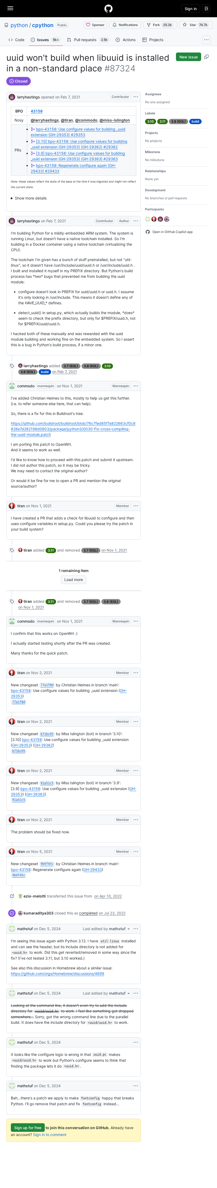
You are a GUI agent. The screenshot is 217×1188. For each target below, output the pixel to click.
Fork (162, 25)
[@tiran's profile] (12, 506)
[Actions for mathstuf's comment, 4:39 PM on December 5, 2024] (135, 1042)
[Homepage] (108, 8)
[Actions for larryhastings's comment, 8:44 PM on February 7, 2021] (135, 221)
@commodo (86, 120)
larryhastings (28, 97)
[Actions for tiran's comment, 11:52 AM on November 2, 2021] (135, 770)
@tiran (67, 120)
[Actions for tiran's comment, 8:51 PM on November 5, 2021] (135, 851)
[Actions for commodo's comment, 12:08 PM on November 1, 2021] (135, 621)
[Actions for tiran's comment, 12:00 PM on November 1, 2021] (135, 506)
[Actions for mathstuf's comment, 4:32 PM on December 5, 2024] (135, 993)
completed (88, 913)
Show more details (31, 198)
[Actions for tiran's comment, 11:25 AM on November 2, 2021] (135, 673)
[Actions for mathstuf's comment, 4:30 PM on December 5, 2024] (135, 929)
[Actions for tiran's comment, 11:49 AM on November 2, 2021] (135, 721)
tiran (21, 506)
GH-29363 (35, 794)
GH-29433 (92, 869)
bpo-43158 (21, 690)
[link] (33, 365)
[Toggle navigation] (10, 8)
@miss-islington (115, 120)
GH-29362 (43, 745)
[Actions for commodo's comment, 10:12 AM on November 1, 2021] (135, 386)
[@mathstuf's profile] (12, 929)
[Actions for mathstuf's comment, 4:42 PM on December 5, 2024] (135, 1086)
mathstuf (25, 928)
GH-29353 (21, 745)
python (19, 25)
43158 (37, 111)
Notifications (128, 25)
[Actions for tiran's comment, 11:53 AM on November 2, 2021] (135, 819)
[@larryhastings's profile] (12, 96)
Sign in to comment (49, 1134)
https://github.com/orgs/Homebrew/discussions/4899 (57, 973)
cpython (42, 25)
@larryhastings (45, 120)
